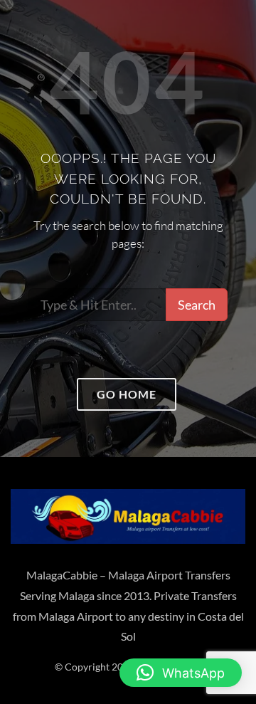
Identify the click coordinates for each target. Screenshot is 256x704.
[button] (180, 672)
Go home (126, 394)
